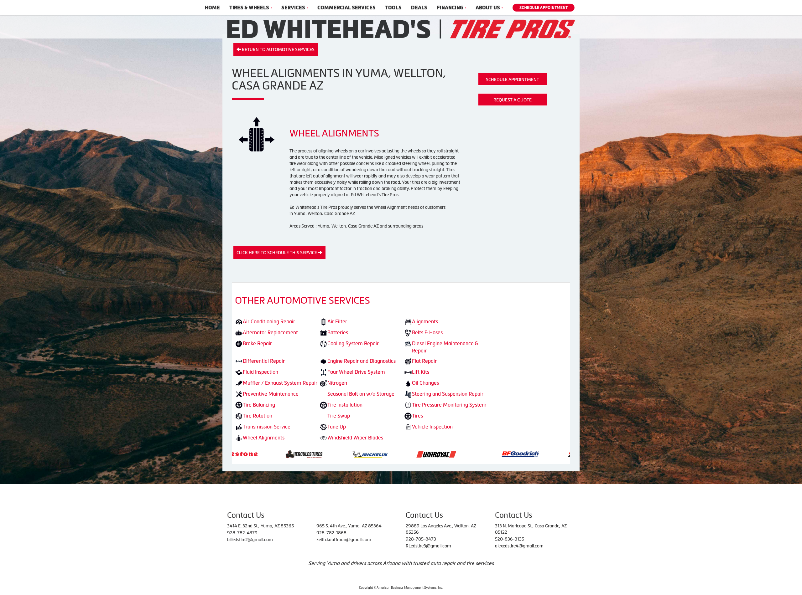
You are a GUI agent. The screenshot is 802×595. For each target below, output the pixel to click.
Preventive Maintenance (271, 394)
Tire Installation (344, 405)
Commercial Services (346, 7)
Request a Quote (512, 99)
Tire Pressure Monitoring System (449, 405)
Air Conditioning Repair (269, 321)
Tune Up (336, 426)
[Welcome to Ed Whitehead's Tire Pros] (401, 28)
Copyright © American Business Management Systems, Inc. (401, 587)
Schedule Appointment (512, 79)
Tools (393, 7)
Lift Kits (420, 372)
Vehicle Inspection (432, 426)
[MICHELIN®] (293, 454)
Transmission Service (266, 426)
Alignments (425, 321)
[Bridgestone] (511, 454)
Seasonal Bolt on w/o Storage (360, 394)
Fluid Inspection (260, 372)
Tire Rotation (257, 415)
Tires (417, 415)
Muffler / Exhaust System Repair (280, 383)
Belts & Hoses (427, 332)
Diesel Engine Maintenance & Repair (445, 347)
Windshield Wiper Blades (355, 437)
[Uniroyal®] (359, 454)
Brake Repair (257, 343)
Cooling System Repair (353, 343)
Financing (450, 7)
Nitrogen (337, 383)
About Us (488, 7)
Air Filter (337, 321)
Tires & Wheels (249, 7)
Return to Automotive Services (278, 49)
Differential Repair (264, 361)
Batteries (337, 332)
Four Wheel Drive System (356, 372)
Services (293, 7)
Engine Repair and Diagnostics (361, 361)
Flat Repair (424, 361)
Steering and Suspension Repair (447, 394)
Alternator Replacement (270, 332)
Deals (419, 7)
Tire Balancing (259, 405)
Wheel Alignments (263, 437)
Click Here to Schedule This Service (277, 252)
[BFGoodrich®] (443, 454)
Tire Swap (338, 415)
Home (212, 7)
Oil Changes (425, 383)
